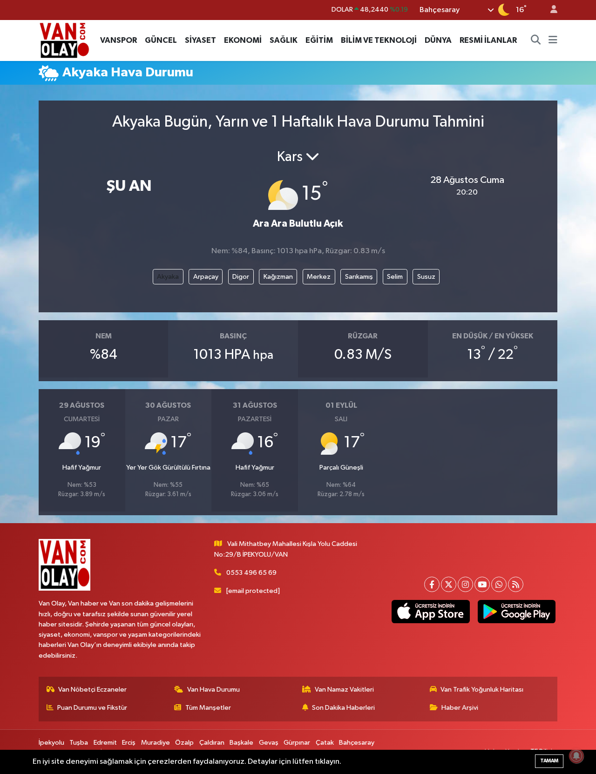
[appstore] (431, 611)
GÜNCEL (161, 40)
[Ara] (536, 40)
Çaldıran (211, 742)
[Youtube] (482, 584)
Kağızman (278, 276)
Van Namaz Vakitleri (344, 689)
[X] (448, 584)
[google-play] (516, 611)
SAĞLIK (284, 40)
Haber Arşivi (459, 707)
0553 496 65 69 (251, 572)
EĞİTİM (319, 40)
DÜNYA (438, 40)
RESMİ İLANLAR (488, 40)
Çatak (325, 742)
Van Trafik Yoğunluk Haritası (481, 689)
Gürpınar (297, 742)
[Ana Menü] (553, 40)
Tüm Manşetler (208, 707)
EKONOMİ (243, 40)
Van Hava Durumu (213, 689)
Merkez (319, 276)
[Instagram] (465, 584)
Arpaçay (205, 276)
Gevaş (268, 742)
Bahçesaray (356, 742)
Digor (240, 276)
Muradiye (155, 742)
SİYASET (200, 40)
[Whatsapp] (499, 584)
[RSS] (515, 584)
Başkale (241, 742)
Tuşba (78, 742)
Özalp (184, 742)
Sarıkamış (359, 276)
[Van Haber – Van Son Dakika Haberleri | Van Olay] (64, 39)
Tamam (549, 760)
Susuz (426, 276)
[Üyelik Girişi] (549, 10)
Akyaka (168, 276)
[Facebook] (432, 584)
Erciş (128, 742)
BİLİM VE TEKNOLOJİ (379, 40)
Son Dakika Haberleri (343, 707)
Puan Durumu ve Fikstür (92, 707)
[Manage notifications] (576, 755)
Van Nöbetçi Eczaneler (92, 689)
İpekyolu (51, 742)
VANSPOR (118, 40)
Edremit (105, 742)
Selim (395, 276)
